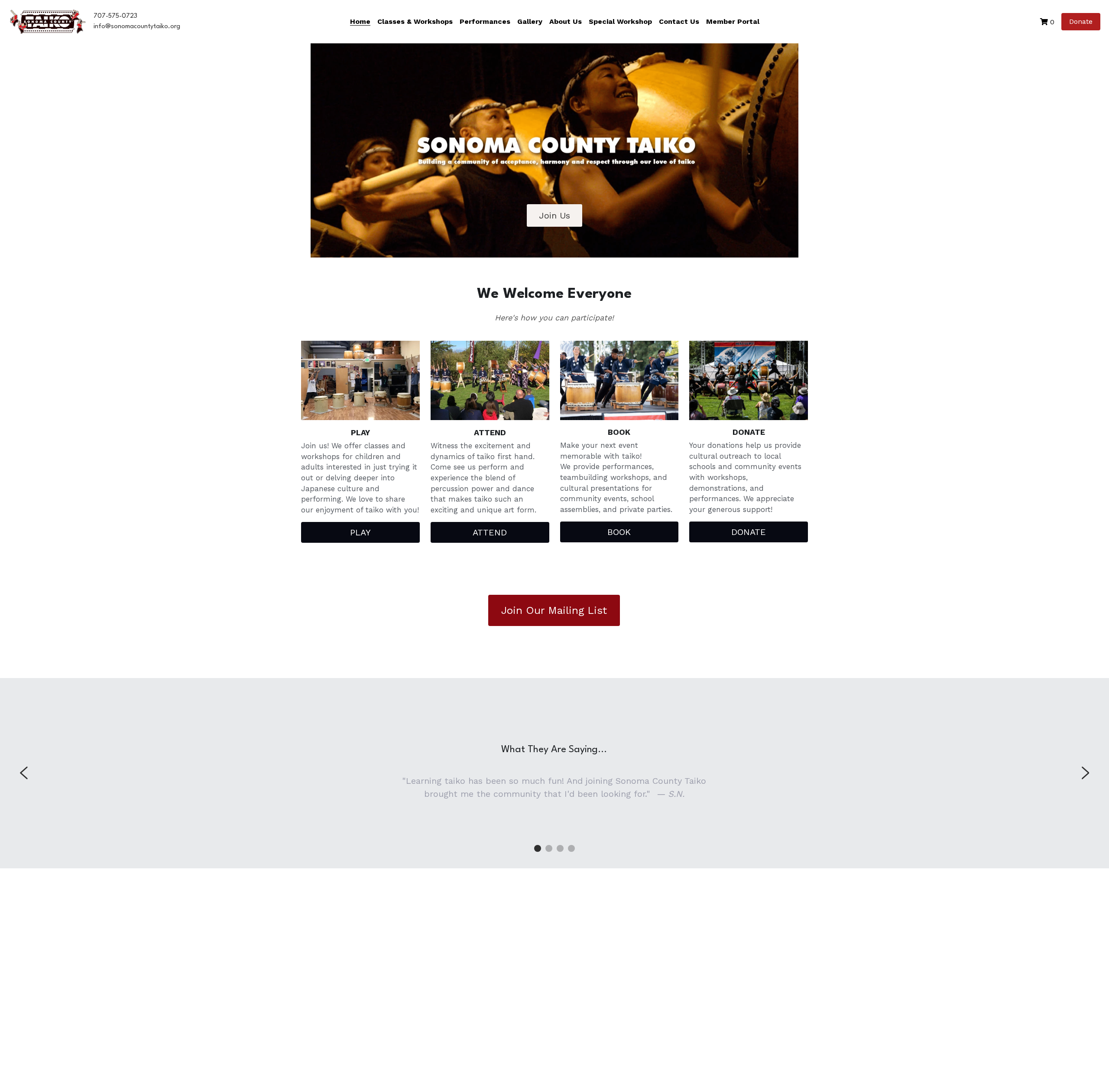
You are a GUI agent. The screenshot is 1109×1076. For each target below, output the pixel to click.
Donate (1081, 21)
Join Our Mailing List (554, 610)
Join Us (554, 215)
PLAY (360, 532)
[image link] (48, 21)
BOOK (619, 532)
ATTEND (490, 532)
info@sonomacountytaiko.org (137, 26)
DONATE (748, 532)
